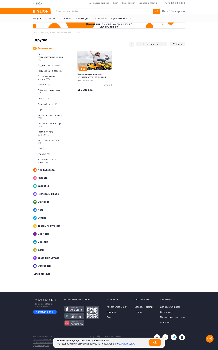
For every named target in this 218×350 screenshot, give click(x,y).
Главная (36, 33)
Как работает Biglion (117, 307)
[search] (156, 11)
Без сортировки (150, 44)
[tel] (174, 337)
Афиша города (119, 18)
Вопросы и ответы (148, 3)
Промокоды (81, 18)
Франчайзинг (128, 3)
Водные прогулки (49, 65)
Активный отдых (48, 104)
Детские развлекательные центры (50, 57)
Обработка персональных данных (47, 340)
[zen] (182, 337)
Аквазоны (44, 85)
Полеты (43, 98)
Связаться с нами (44, 312)
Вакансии (111, 312)
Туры (65, 18)
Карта (179, 44)
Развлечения (61, 33)
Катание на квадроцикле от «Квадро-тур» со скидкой (91, 75)
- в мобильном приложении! (109, 25)
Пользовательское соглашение (46, 343)
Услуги (37, 18)
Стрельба (44, 109)
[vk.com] (157, 337)
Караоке (44, 154)
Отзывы (138, 312)
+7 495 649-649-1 (176, 3)
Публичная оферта (41, 346)
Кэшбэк (99, 18)
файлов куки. (126, 343)
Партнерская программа (172, 317)
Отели (51, 18)
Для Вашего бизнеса (99, 3)
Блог (115, 3)
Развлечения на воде (50, 71)
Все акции (165, 322)
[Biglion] (42, 11)
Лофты (42, 148)
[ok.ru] (165, 337)
